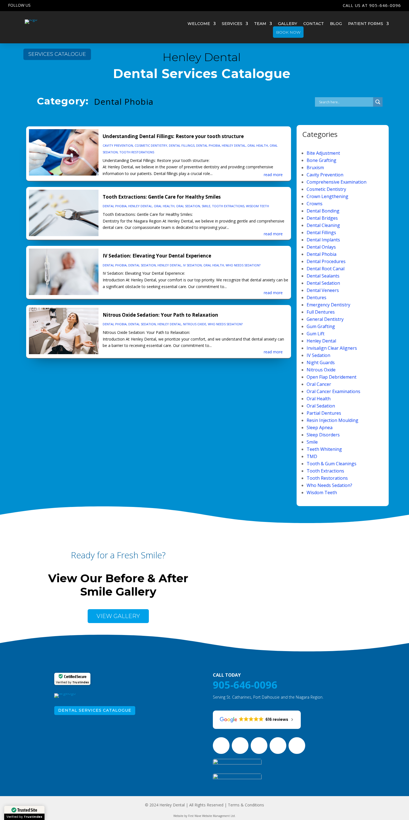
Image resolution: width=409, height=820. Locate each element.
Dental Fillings (181, 145)
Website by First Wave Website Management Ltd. (204, 816)
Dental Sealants (323, 276)
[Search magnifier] (378, 102)
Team (260, 24)
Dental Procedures (326, 261)
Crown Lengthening (327, 196)
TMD (312, 456)
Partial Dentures (324, 413)
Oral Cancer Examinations (333, 391)
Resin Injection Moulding (332, 420)
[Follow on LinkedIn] (85, 5)
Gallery (287, 24)
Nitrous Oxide (194, 324)
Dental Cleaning (323, 225)
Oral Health (257, 145)
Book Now (288, 32)
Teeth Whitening (324, 449)
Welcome (199, 24)
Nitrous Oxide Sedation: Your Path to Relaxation (160, 315)
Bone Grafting (321, 160)
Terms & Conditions (246, 805)
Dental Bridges (322, 218)
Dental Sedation (142, 265)
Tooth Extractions (228, 206)
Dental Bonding (323, 211)
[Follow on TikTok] (96, 5)
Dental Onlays (321, 247)
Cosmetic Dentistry (151, 145)
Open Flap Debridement (331, 377)
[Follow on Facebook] (51, 5)
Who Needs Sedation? (243, 265)
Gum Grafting (321, 326)
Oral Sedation (188, 206)
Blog (336, 24)
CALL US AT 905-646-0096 (372, 5)
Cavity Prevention (118, 145)
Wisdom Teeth (257, 206)
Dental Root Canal (325, 269)
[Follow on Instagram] (62, 5)
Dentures (316, 297)
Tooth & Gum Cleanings (331, 464)
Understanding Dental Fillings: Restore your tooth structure (173, 136)
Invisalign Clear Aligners (332, 348)
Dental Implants (323, 240)
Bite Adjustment (323, 153)
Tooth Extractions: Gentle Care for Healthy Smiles (162, 197)
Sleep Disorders (323, 435)
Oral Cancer (319, 384)
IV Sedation (192, 265)
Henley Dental (234, 145)
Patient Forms (365, 24)
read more (273, 174)
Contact (313, 24)
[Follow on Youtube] (74, 5)
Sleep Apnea (319, 427)
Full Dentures (321, 312)
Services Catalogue (57, 54)
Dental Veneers (323, 290)
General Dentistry (325, 319)
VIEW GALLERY (118, 616)
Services (232, 24)
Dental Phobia (208, 145)
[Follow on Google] (40, 5)
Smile (206, 206)
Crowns (314, 204)
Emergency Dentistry (328, 305)
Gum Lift (315, 334)
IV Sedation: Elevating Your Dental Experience (157, 255)
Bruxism (315, 167)
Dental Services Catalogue (94, 710)
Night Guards (321, 362)
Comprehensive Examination (336, 182)
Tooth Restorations (136, 152)
